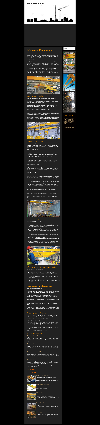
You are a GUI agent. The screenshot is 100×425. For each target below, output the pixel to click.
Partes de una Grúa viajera (42, 384)
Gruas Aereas (39, 412)
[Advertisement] (50, 31)
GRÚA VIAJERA (28, 40)
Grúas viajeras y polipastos (42, 375)
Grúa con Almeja (57, 40)
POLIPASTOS (40, 40)
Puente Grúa (39, 392)
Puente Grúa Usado (41, 402)
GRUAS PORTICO (29, 44)
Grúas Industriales (48, 40)
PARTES (34, 40)
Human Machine (36, 3)
